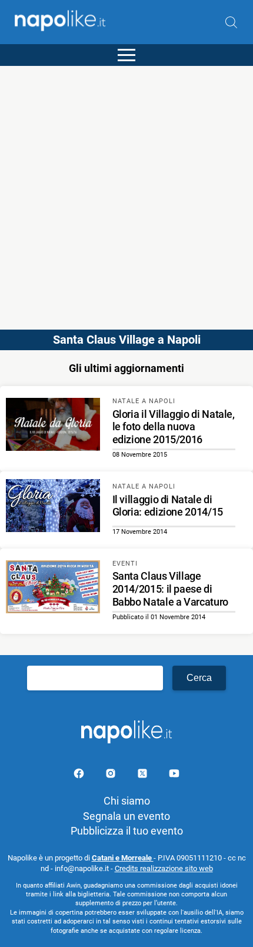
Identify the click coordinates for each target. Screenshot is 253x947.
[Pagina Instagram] (112, 775)
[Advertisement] (126, 192)
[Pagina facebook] (80, 775)
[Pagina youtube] (174, 775)
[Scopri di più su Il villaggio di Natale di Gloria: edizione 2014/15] (53, 507)
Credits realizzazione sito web (164, 868)
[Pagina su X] (143, 775)
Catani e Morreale (123, 857)
